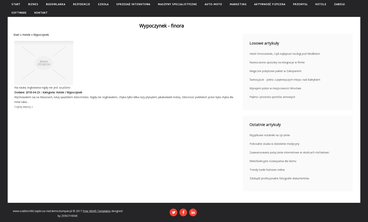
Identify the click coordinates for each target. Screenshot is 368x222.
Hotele (26, 34)
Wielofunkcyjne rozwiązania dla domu (273, 161)
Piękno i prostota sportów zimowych (272, 97)
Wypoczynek (41, 34)
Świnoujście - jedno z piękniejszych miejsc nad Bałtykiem (285, 79)
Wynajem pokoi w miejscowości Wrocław (275, 88)
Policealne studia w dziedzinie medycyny (274, 144)
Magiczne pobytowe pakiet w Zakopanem (275, 71)
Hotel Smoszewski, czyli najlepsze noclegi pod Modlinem (285, 54)
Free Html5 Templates (97, 211)
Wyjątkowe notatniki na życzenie (270, 135)
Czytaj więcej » (23, 107)
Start (16, 34)
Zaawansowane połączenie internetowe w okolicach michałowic (289, 152)
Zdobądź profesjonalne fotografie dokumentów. (280, 178)
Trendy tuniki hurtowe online (267, 169)
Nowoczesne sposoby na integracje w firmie (277, 62)
